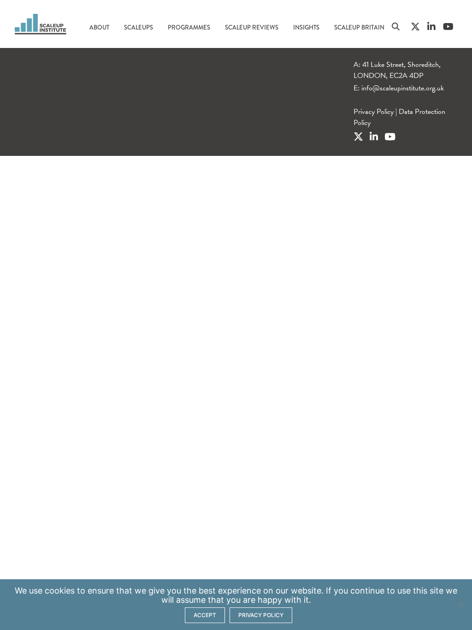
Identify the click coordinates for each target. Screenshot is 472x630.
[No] (460, 604)
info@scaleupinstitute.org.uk (402, 88)
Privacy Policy (374, 111)
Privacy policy (260, 615)
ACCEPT (205, 615)
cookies (60, 590)
